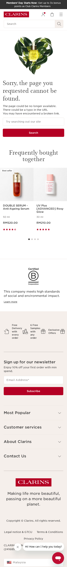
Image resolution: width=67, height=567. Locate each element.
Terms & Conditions (50, 532)
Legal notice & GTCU (18, 532)
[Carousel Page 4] (38, 239)
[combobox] (33, 562)
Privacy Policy (33, 538)
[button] (33, 413)
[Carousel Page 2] (32, 239)
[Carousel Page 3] (35, 239)
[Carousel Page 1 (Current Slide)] (29, 239)
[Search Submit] (59, 24)
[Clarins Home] (16, 14)
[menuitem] (43, 14)
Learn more (10, 301)
